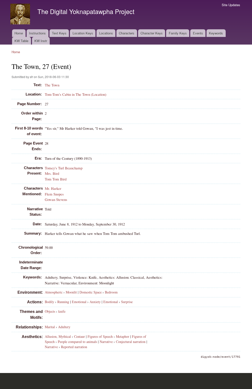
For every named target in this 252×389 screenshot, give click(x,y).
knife (61, 311)
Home (19, 33)
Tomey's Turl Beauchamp (63, 167)
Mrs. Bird (52, 173)
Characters (126, 33)
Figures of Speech (100, 336)
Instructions (37, 33)
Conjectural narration (130, 341)
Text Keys (59, 33)
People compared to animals (77, 341)
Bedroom (111, 292)
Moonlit (71, 292)
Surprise (127, 301)
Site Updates (231, 4)
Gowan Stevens (56, 199)
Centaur (79, 336)
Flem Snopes (54, 194)
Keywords (216, 33)
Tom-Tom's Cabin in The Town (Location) (75, 94)
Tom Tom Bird (55, 179)
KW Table (21, 40)
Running (63, 301)
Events (198, 33)
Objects (50, 311)
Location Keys (83, 33)
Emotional (79, 301)
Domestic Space (90, 292)
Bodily (49, 301)
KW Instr (40, 40)
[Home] (21, 14)
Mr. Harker (53, 188)
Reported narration (74, 346)
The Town (52, 84)
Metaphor (122, 336)
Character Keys (152, 33)
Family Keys (178, 33)
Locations (106, 33)
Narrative (106, 341)
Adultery (64, 326)
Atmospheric (54, 292)
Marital (50, 326)
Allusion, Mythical (58, 336)
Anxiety (95, 301)
